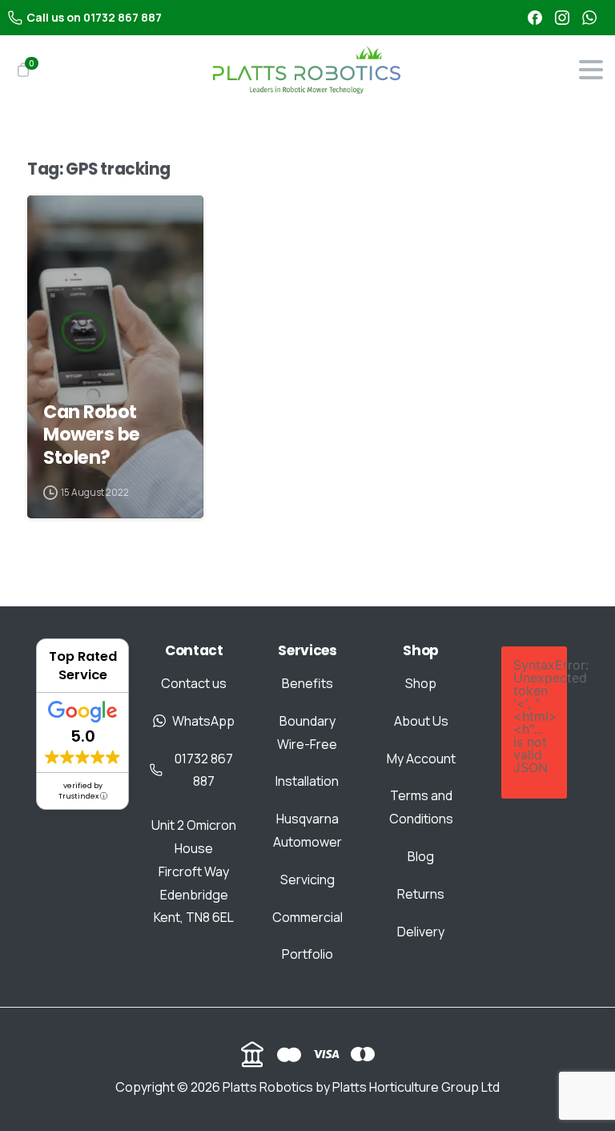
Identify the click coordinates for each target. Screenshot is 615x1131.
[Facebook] (535, 17)
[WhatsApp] (589, 17)
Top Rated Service (83, 665)
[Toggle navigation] (591, 69)
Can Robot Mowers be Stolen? (91, 434)
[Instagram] (562, 17)
